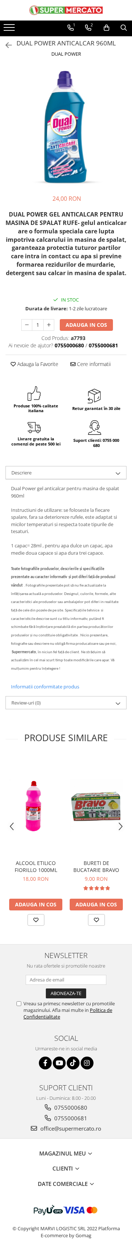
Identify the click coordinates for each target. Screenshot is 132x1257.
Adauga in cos (86, 324)
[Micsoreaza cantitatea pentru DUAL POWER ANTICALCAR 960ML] (26, 325)
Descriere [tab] (21, 472)
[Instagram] (87, 1063)
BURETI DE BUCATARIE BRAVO (96, 866)
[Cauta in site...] (123, 28)
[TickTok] (73, 1063)
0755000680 (70, 1107)
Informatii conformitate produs (45, 686)
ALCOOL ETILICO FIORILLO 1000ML (36, 866)
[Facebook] (45, 1063)
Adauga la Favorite (37, 364)
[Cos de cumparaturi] (106, 28)
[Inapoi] (5, 45)
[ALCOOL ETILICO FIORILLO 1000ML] (35, 805)
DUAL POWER (66, 54)
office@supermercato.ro (70, 1128)
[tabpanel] (66, 126)
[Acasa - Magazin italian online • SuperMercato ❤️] (66, 10)
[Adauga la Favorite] (35, 920)
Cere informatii (93, 364)
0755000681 (70, 1118)
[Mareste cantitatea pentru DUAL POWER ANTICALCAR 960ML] (48, 325)
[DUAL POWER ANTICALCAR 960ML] (66, 126)
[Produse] (10, 29)
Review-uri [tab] (26, 702)
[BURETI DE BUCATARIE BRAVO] (96, 805)
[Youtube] (59, 1063)
